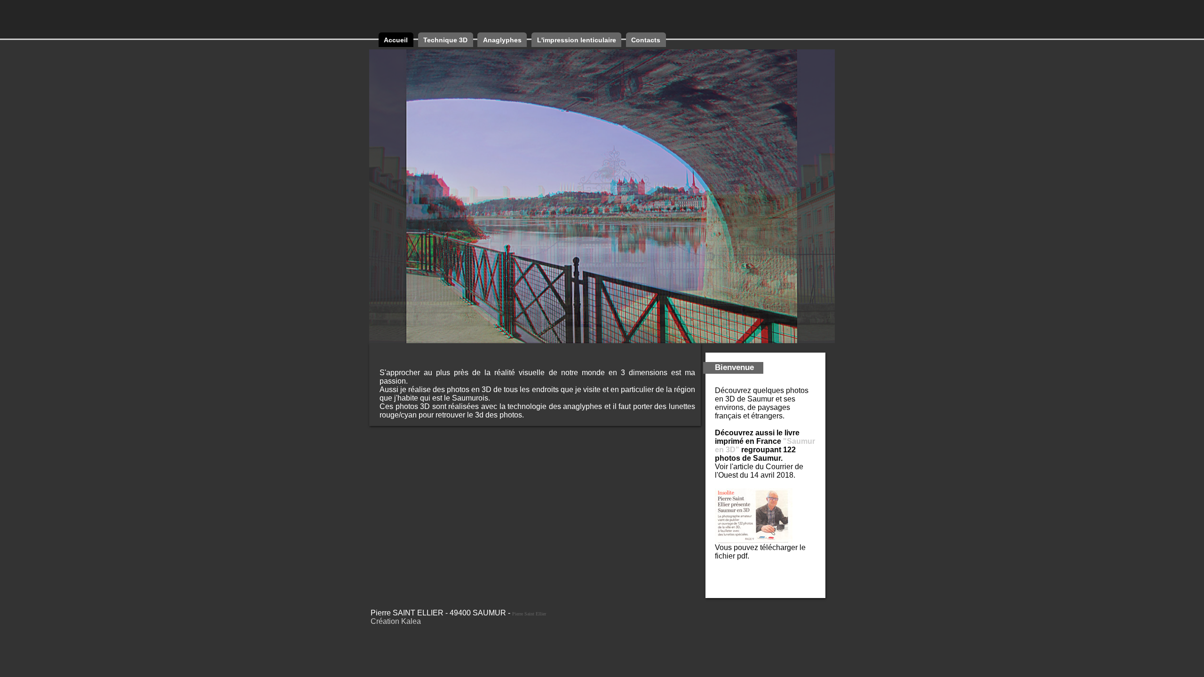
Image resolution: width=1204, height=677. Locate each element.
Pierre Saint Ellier (529, 613)
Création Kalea (396, 621)
